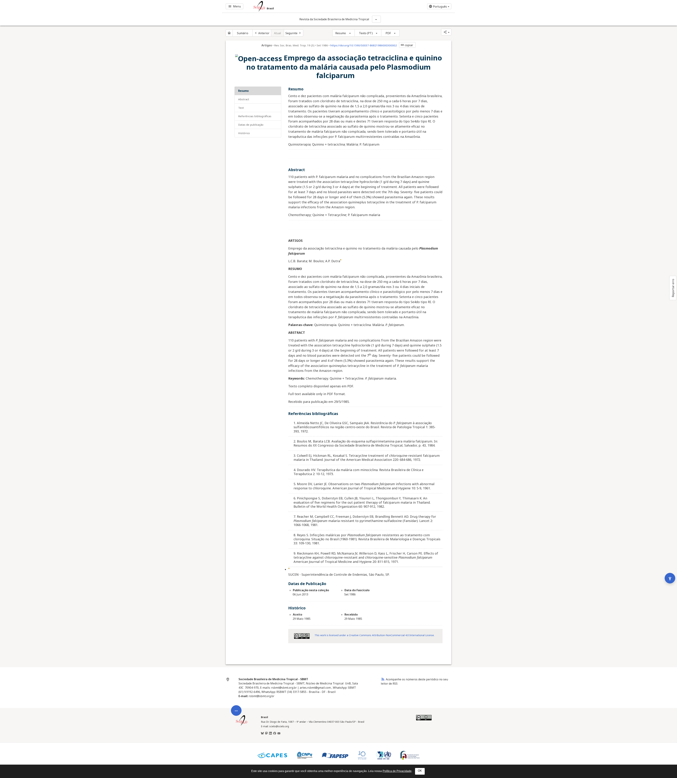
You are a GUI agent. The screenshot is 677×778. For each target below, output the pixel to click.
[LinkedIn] (270, 733)
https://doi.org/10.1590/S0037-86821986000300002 (363, 45)
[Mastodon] (266, 733)
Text (241, 107)
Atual (277, 33)
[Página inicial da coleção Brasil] (241, 725)
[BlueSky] (262, 733)
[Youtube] (278, 733)
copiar (407, 45)
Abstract (243, 99)
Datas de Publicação (250, 124)
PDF (388, 33)
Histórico (244, 133)
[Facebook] (274, 733)
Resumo (340, 33)
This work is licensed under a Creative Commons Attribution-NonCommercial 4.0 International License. (374, 635)
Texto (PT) (366, 33)
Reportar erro (673, 288)
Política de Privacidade (397, 771)
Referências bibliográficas (254, 116)
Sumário (242, 33)
